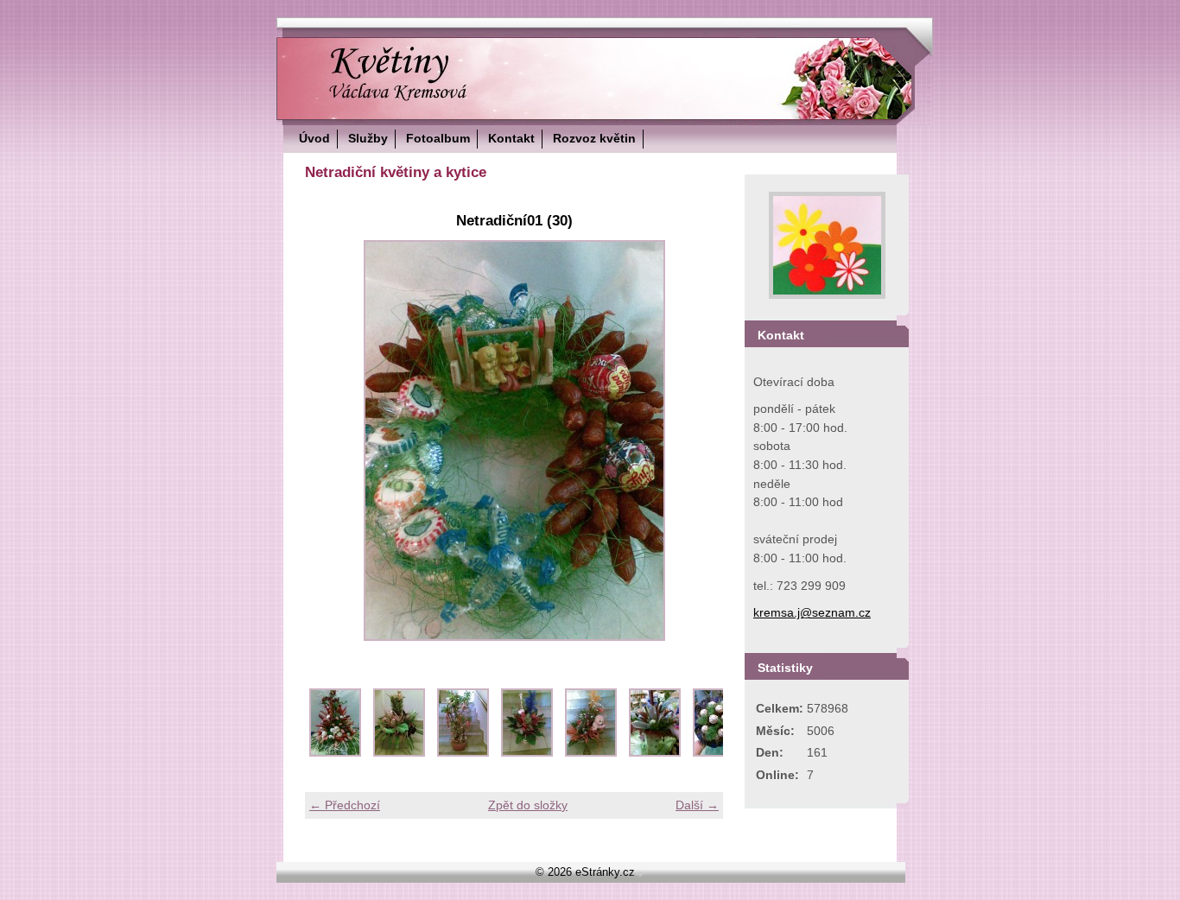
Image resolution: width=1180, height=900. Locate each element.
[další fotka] (695, 440)
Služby (368, 138)
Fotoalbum (438, 138)
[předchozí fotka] (333, 440)
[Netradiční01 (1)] (335, 752)
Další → (697, 805)
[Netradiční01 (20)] (719, 752)
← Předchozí (344, 805)
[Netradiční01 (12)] (591, 752)
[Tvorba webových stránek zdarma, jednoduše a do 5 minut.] (641, 874)
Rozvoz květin (594, 138)
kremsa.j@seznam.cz (812, 612)
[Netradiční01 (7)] (463, 752)
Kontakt (511, 138)
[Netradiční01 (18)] (655, 752)
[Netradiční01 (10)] (527, 752)
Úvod (314, 138)
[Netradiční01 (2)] (399, 752)
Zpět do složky (528, 805)
